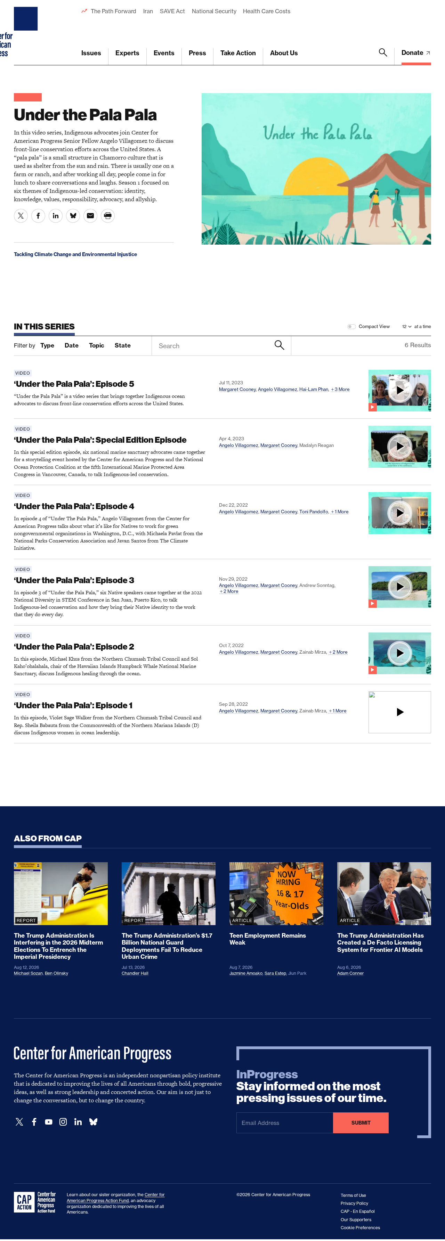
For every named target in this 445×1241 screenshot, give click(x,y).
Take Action (238, 53)
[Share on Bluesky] (73, 216)
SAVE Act (172, 11)
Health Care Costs (266, 11)
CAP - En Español (358, 1211)
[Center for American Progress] (27, 32)
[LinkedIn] (77, 1122)
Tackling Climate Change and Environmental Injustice (75, 254)
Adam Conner (350, 973)
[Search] (383, 56)
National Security (214, 11)
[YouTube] (48, 1122)
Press (197, 53)
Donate (413, 53)
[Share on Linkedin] (56, 216)
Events (164, 53)
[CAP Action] (37, 1202)
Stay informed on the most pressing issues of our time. (311, 1086)
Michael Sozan (28, 973)
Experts (127, 53)
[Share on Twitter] (21, 216)
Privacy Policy (354, 1203)
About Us (284, 53)
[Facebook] (34, 1122)
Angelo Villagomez (277, 389)
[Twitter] (19, 1122)
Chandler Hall (135, 973)
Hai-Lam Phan (313, 389)
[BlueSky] (93, 1122)
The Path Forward (113, 11)
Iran (148, 11)
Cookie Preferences (360, 1227)
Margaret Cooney (237, 389)
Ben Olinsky (56, 973)
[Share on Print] (108, 216)
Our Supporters (356, 1219)
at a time (422, 326)
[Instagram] (63, 1122)
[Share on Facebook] (38, 216)
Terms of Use (353, 1195)
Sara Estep (275, 973)
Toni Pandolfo (313, 511)
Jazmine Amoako (245, 973)
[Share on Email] (90, 216)
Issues (91, 53)
